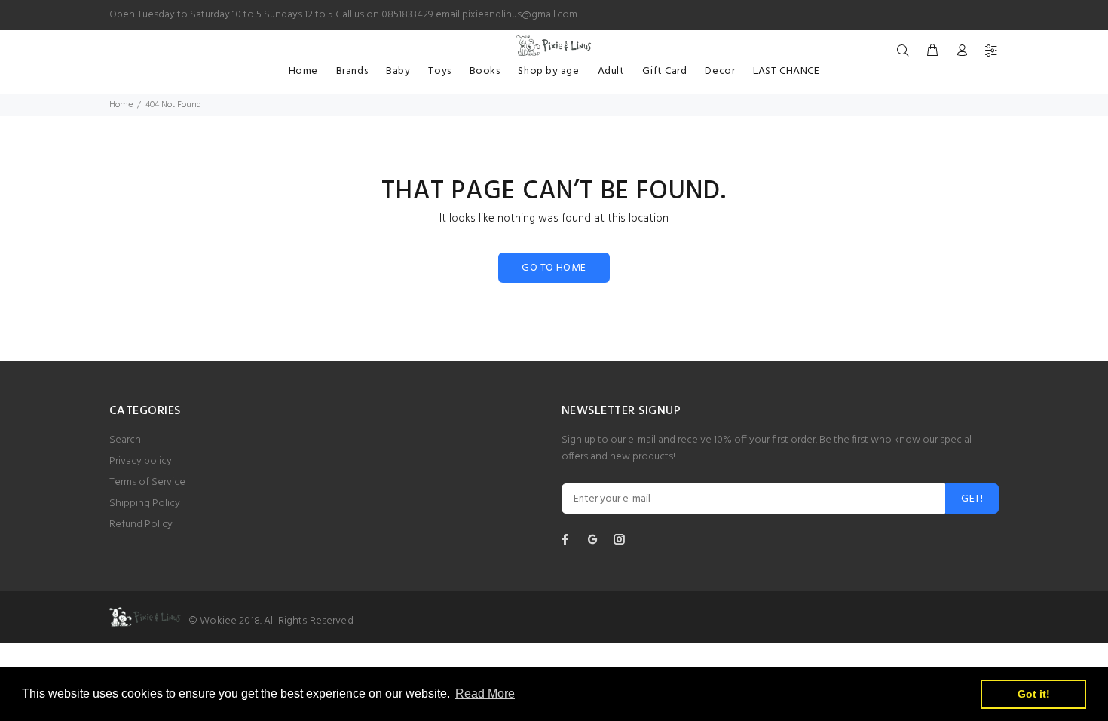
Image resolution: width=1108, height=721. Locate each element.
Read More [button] (485, 693)
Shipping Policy (144, 503)
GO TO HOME (554, 268)
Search (125, 440)
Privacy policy (140, 461)
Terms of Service (147, 482)
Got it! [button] (1034, 694)
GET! (972, 499)
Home (121, 104)
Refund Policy (141, 524)
